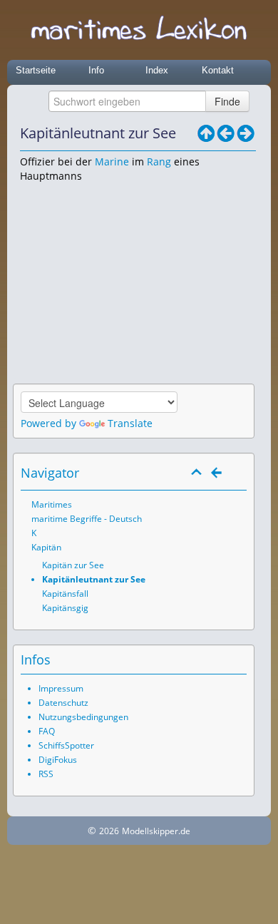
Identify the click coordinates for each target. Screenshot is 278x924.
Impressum (60, 688)
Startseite (36, 70)
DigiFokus (57, 760)
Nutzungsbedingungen (83, 717)
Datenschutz (63, 703)
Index (156, 70)
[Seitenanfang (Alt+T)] (197, 473)
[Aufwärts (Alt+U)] (206, 133)
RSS (45, 774)
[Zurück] (226, 133)
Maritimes (51, 504)
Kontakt (218, 70)
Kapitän (46, 547)
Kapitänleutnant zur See (93, 579)
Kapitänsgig (65, 608)
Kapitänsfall (65, 593)
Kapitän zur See (73, 565)
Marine (112, 161)
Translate (130, 423)
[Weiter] (246, 133)
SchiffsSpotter (66, 745)
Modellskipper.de (156, 831)
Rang (159, 161)
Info (96, 70)
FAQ (46, 731)
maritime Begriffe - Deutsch (86, 519)
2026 (109, 831)
